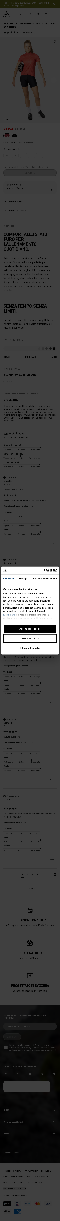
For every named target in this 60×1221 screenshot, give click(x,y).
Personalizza (28, 638)
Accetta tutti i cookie (29, 629)
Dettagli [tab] (23, 578)
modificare (9, 614)
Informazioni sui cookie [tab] (45, 578)
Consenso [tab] (8, 578)
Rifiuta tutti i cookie (30, 648)
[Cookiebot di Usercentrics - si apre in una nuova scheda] (44, 570)
